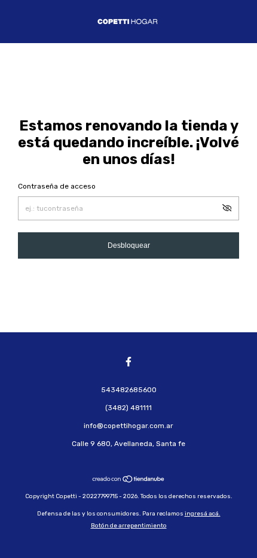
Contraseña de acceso (57, 186)
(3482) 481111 (128, 408)
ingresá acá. (203, 513)
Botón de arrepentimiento (129, 525)
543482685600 (129, 390)
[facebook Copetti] (128, 361)
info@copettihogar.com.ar (128, 425)
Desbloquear (129, 245)
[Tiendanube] (128, 480)
